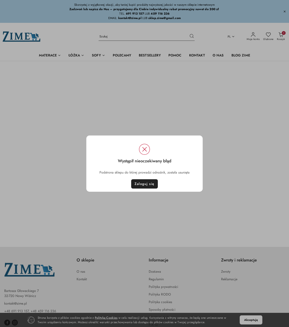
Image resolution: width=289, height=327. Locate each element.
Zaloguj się (144, 183)
